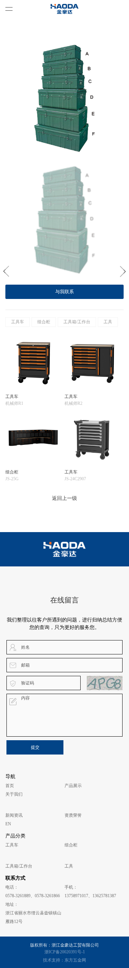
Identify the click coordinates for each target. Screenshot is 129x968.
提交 (35, 747)
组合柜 (43, 321)
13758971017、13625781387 (90, 895)
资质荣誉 (73, 815)
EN (8, 823)
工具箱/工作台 (76, 321)
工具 (108, 321)
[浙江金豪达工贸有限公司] (64, 9)
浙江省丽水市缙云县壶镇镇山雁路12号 (33, 917)
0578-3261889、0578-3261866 (32, 895)
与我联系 (64, 291)
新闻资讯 (14, 815)
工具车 (17, 321)
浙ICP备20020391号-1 (64, 951)
